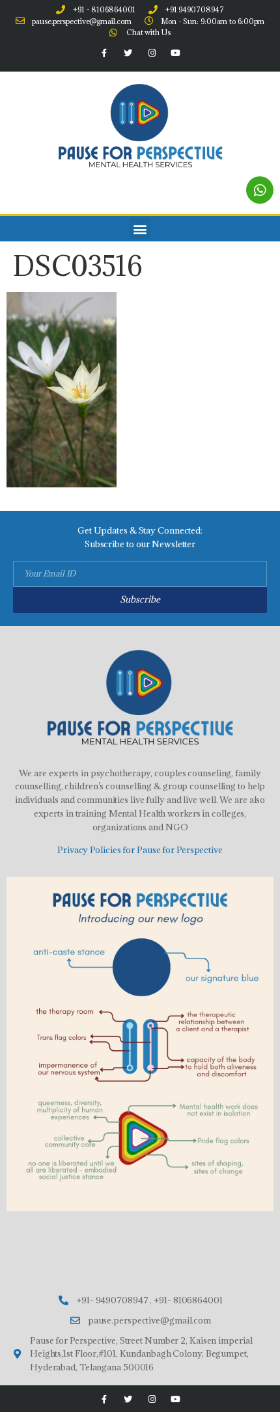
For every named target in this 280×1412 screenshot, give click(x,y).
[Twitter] (128, 53)
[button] (140, 228)
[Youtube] (175, 53)
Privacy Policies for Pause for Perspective (140, 850)
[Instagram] (151, 53)
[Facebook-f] (104, 53)
